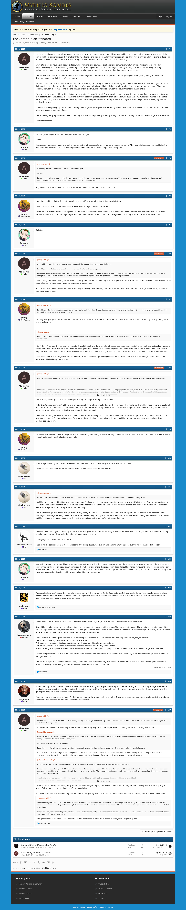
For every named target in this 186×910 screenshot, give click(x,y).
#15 (169, 616)
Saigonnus (24, 699)
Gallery (65, 16)
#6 (170, 253)
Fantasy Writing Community (30, 884)
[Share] (166, 49)
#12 (169, 526)
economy (42, 43)
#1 (170, 49)
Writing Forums (25, 888)
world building (64, 43)
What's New (91, 16)
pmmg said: (41, 260)
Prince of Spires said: (45, 732)
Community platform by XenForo (93, 907)
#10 (169, 458)
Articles (40, 16)
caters (23, 855)
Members (77, 16)
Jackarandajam (24, 635)
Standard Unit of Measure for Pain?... (38, 845)
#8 (170, 368)
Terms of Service (104, 888)
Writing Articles (25, 893)
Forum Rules (102, 893)
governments (52, 43)
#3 (170, 158)
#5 (170, 225)
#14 (169, 588)
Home (17, 16)
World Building (50, 847)
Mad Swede (24, 606)
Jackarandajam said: (44, 760)
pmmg (24, 214)
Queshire (24, 147)
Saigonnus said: (43, 798)
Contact (100, 898)
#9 (170, 429)
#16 (169, 681)
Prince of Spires (24, 544)
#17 (169, 710)
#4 (170, 196)
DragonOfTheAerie (27, 847)
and (47, 607)
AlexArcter (18, 43)
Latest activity (19, 22)
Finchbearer (24, 476)
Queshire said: (42, 164)
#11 (169, 487)
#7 (170, 299)
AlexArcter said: (43, 305)
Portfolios (52, 16)
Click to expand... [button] (103, 395)
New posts (30, 22)
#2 (170, 129)
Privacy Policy (103, 884)
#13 (169, 559)
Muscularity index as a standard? (36, 852)
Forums (28, 16)
